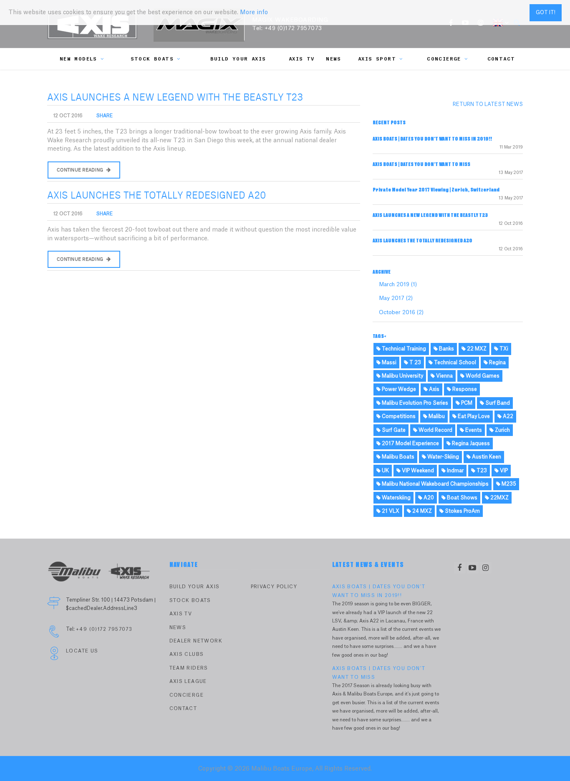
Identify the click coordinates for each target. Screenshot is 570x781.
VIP (503, 470)
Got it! (545, 12)
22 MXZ (476, 348)
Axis (433, 389)
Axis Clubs (186, 654)
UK (385, 470)
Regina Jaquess (470, 443)
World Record (434, 430)
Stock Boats (152, 59)
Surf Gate (393, 430)
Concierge (444, 59)
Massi (388, 362)
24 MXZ (421, 511)
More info (254, 12)
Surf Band (497, 403)
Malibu (436, 416)
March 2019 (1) (398, 284)
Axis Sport (377, 59)
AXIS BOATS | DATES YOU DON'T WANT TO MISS (421, 164)
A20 (428, 497)
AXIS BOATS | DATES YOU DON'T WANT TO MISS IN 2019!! (432, 139)
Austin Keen (486, 456)
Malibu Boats (397, 456)
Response (464, 389)
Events (473, 430)
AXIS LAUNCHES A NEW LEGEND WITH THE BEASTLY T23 (175, 97)
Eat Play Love (473, 416)
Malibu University (402, 375)
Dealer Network (196, 641)
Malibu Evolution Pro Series (414, 403)
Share (104, 115)
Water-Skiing (442, 456)
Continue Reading (80, 170)
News (333, 59)
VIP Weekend (417, 470)
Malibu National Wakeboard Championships (435, 483)
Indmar (455, 470)
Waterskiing (396, 497)
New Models (78, 59)
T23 (481, 470)
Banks (446, 348)
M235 (508, 483)
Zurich (502, 430)
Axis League (188, 681)
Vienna (444, 375)
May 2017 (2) (396, 298)
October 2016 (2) (401, 312)
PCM (466, 403)
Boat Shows (461, 497)
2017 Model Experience (410, 443)
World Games (481, 375)
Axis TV (302, 59)
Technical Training (403, 348)
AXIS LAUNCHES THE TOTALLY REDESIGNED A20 (156, 195)
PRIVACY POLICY (274, 586)
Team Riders (188, 668)
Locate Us (82, 651)
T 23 (414, 362)
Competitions (398, 416)
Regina (497, 362)
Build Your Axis (238, 59)
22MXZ (499, 497)
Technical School (454, 362)
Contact (501, 59)
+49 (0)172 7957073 (293, 28)
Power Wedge (398, 389)
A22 (507, 416)
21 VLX (390, 511)
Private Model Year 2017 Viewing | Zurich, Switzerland (436, 189)
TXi (503, 348)
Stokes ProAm (462, 511)
